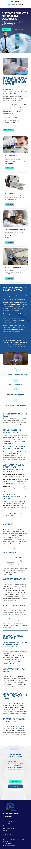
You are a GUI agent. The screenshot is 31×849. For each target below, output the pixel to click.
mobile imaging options (19, 728)
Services (6, 29)
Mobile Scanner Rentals (8, 828)
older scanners (11, 329)
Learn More (10, 168)
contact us (10, 612)
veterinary (6, 455)
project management (15, 304)
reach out (23, 513)
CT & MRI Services (7, 821)
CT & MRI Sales (10, 193)
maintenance (10, 562)
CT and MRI (18, 437)
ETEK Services (7, 89)
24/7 (4, 93)
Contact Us (16, 781)
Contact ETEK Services (14, 503)
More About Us (8, 129)
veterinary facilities (8, 533)
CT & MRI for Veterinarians (9, 826)
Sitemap (5, 830)
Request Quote (19, 29)
